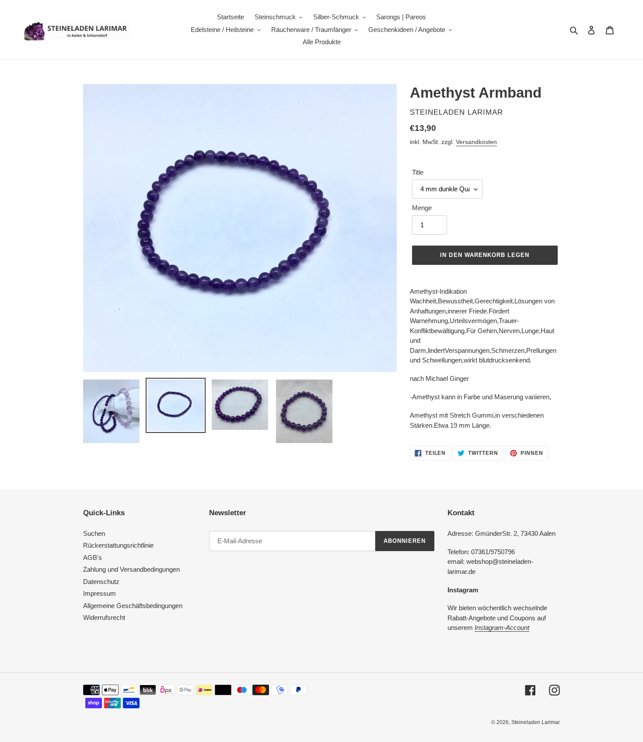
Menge (422, 207)
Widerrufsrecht (104, 617)
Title (417, 172)
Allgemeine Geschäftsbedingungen (132, 605)
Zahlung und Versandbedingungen (131, 569)
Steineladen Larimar (535, 722)
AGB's (92, 557)
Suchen (94, 533)
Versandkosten (476, 141)
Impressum (99, 593)
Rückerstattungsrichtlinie (118, 545)
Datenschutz (101, 581)
